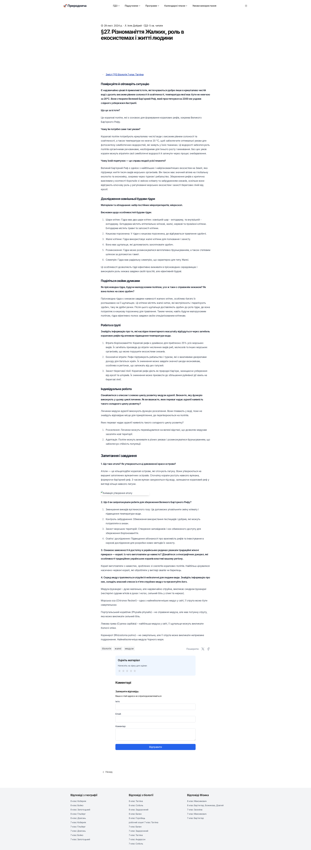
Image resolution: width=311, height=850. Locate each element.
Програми (151, 5)
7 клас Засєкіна (194, 809)
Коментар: (120, 726)
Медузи (129, 648)
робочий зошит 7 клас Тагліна (143, 822)
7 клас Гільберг (78, 826)
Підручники (131, 5)
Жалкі (118, 648)
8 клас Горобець (137, 818)
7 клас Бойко (76, 835)
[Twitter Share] (203, 649)
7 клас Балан (135, 826)
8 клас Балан (135, 814)
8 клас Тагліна (136, 801)
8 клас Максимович (197, 801)
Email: (118, 714)
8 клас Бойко (76, 805)
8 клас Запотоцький (80, 809)
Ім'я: (117, 701)
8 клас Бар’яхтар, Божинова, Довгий (205, 805)
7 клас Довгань (78, 831)
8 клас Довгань (78, 818)
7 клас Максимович (197, 814)
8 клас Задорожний (138, 809)
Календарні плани (174, 5)
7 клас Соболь (136, 843)
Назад (108, 771)
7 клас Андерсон (137, 839)
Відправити (155, 747)
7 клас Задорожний (138, 831)
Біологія (106, 648)
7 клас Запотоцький (80, 839)
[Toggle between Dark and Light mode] (246, 6)
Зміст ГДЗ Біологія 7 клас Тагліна (125, 74)
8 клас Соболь (136, 805)
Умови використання (204, 5)
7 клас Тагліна (136, 835)
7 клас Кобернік (78, 822)
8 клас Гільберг (78, 814)
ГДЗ (115, 5)
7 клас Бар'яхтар (195, 818)
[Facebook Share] (208, 649)
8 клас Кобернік (78, 801)
